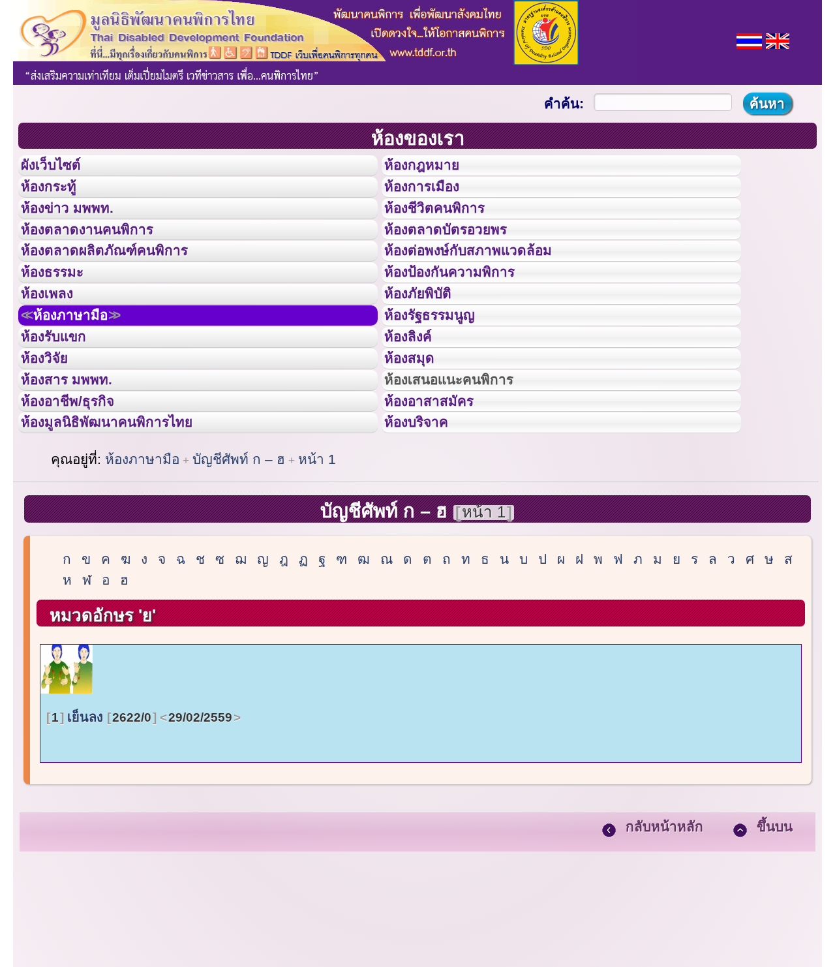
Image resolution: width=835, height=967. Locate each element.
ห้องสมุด (417, 432)
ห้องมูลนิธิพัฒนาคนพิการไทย (126, 520)
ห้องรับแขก (64, 403)
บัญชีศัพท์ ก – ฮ (238, 560)
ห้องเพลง (56, 344)
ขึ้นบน (775, 928)
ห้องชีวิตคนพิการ (447, 228)
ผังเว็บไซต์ (61, 169)
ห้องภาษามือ (85, 374)
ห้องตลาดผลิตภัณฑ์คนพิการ (123, 286)
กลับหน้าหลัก (664, 928)
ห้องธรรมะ (62, 315)
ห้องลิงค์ (416, 403)
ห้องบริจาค (426, 520)
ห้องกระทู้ (57, 198)
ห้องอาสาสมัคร (441, 491)
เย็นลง (142, 819)
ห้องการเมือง (433, 198)
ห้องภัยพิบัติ (428, 344)
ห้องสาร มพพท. (78, 462)
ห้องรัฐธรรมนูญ (442, 374)
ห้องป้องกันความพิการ (465, 315)
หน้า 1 (317, 560)
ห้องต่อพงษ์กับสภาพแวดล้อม (486, 286)
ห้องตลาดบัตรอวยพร (460, 257)
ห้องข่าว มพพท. (79, 228)
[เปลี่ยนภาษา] (749, 39)
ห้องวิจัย (53, 432)
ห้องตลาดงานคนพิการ (103, 257)
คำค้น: (564, 103)
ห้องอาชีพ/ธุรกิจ (80, 491)
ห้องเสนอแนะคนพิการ (465, 462)
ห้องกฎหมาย (432, 169)
